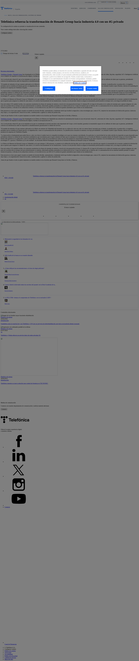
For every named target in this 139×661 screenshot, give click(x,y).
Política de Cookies (80, 83)
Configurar (49, 88)
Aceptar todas (92, 88)
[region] (70, 80)
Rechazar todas (76, 88)
